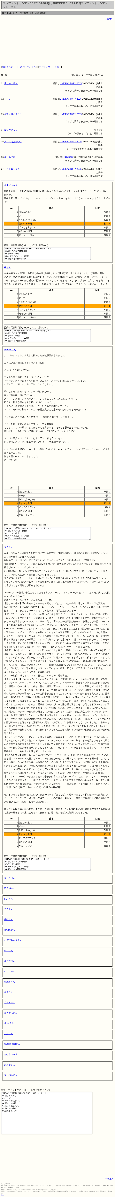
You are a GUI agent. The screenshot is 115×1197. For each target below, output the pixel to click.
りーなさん (9, 878)
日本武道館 (67, 157)
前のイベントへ (9, 67)
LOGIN (43, 13)
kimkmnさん (10, 930)
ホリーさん (9, 971)
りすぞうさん (11, 185)
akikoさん (9, 1023)
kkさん (7, 267)
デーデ (7, 99)
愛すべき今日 (11, 130)
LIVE (9, 13)
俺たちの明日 (11, 157)
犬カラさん (9, 1064)
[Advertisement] (57, 43)
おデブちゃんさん (13, 940)
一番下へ (109, 19)
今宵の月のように (13, 114)
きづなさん (9, 961)
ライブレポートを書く (50, 67)
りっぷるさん (11, 1075)
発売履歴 (24, 13)
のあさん (8, 899)
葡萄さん (8, 919)
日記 (37, 13)
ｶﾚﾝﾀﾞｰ (16, 13)
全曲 (31, 13)
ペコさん (8, 950)
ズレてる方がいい (13, 141)
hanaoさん (9, 982)
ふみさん (8, 1033)
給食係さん (9, 888)
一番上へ (109, 1179)
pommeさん (10, 349)
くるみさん (9, 1002)
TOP (4, 13)
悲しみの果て (11, 83)
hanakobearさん (12, 1044)
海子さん (8, 992)
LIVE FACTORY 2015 (71, 83)
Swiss (2, 1194)
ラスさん (8, 547)
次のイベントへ (28, 67)
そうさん (8, 909)
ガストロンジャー (13, 169)
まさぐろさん (11, 1013)
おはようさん (11, 1054)
